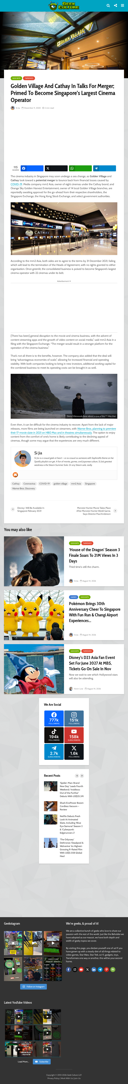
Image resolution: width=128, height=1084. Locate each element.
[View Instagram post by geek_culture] (20, 953)
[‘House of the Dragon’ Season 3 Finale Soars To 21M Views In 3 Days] (34, 561)
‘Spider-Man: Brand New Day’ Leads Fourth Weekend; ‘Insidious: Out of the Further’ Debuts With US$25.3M (72, 789)
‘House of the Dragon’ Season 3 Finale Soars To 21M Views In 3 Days (94, 555)
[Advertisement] (69, 138)
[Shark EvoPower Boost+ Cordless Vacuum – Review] (50, 805)
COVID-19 (16, 184)
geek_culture (12, 934)
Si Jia (17, 108)
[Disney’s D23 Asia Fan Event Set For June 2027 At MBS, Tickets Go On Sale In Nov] (34, 669)
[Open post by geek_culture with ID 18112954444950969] (13, 943)
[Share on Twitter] (56, 168)
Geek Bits (16, 78)
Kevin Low (78, 688)
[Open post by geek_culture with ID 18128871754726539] (33, 943)
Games (73, 597)
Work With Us (67, 1078)
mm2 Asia (76, 483)
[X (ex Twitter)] (87, 969)
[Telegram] (100, 969)
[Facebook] (68, 969)
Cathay (16, 483)
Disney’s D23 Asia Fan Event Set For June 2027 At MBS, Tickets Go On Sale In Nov (92, 663)
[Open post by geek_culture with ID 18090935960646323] (53, 943)
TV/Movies (29, 78)
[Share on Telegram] (104, 168)
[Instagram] (74, 969)
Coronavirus (29, 483)
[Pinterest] (106, 969)
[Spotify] (112, 969)
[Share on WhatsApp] (80, 168)
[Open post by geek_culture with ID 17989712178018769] (33, 969)
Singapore (90, 483)
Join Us (77, 1078)
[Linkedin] (93, 969)
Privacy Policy (53, 1078)
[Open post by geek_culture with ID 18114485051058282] (13, 969)
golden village (60, 483)
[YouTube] (81, 969)
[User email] (15, 474)
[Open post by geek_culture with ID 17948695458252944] (53, 969)
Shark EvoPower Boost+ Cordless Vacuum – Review (72, 806)
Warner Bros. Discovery (23, 488)
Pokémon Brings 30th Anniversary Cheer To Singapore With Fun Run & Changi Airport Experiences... (94, 612)
